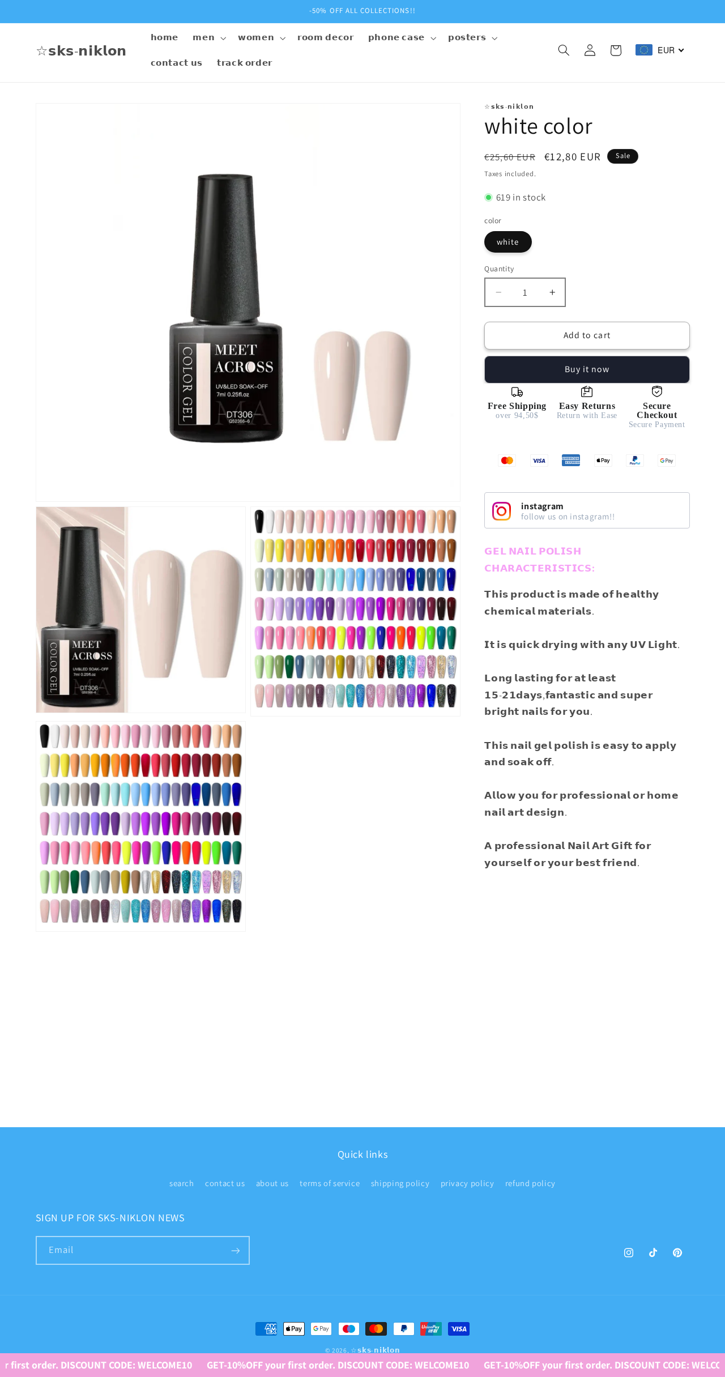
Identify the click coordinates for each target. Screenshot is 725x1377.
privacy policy (467, 1182)
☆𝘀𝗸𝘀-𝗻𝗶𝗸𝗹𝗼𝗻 (375, 1350)
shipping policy (400, 1182)
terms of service (330, 1182)
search (181, 1182)
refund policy (530, 1182)
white (508, 241)
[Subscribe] (235, 1250)
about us (272, 1182)
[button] (208, 37)
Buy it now (587, 369)
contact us (225, 1182)
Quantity (499, 268)
